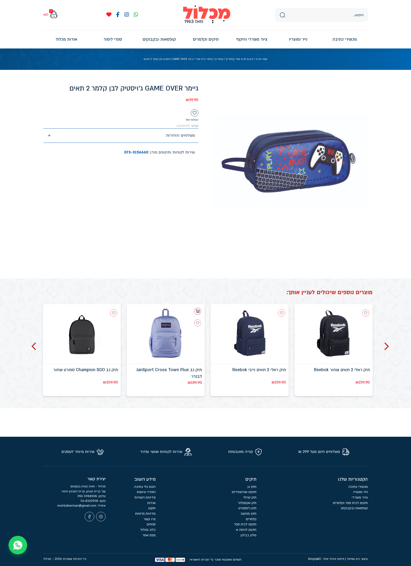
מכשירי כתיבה (358, 486)
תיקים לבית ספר (245, 524)
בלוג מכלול (148, 530)
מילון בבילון (248, 535)
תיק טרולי (249, 497)
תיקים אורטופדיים (244, 492)
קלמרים (219, 59)
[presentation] (386, 346)
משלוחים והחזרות (180, 135)
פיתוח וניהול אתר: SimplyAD (326, 559)
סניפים (151, 524)
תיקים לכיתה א (246, 530)
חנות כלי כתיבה (145, 486)
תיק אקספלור (247, 503)
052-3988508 (88, 496)
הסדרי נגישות (146, 492)
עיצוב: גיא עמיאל (357, 559)
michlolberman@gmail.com (77, 506)
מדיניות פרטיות (145, 513)
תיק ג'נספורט (247, 508)
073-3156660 (136, 152)
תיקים (250, 479)
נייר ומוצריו (360, 492)
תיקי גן (251, 486)
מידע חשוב (145, 479)
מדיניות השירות (145, 497)
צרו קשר (150, 519)
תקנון (152, 508)
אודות (151, 503)
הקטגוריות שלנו (353, 479)
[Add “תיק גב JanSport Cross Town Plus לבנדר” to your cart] (197, 311)
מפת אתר (149, 535)
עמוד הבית (261, 59)
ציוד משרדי (360, 497)
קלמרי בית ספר (204, 59)
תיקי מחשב (248, 513)
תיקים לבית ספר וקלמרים (240, 59)
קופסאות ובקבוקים (354, 508)
